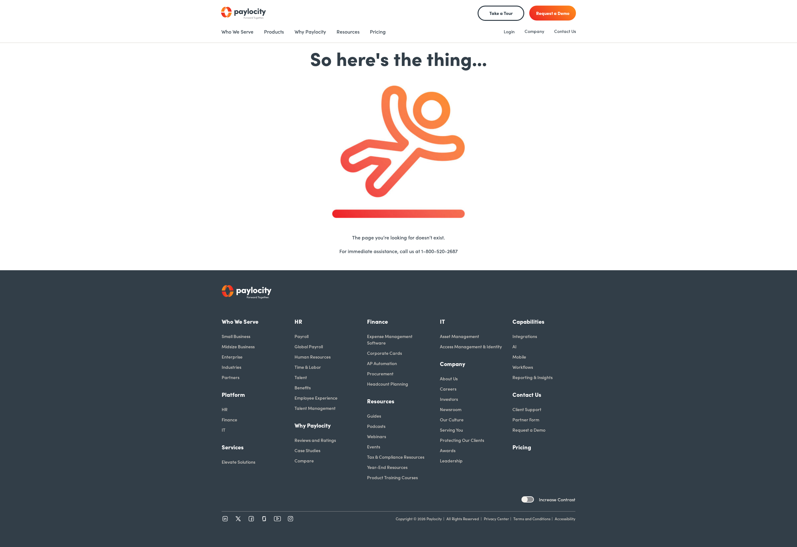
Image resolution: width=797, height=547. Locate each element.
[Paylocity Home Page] (243, 13)
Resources (380, 401)
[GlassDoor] (264, 518)
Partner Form (525, 419)
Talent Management (315, 408)
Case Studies (307, 450)
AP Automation (382, 363)
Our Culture (452, 419)
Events (373, 446)
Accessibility (565, 518)
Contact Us (565, 31)
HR (225, 409)
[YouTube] (277, 518)
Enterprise (232, 357)
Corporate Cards (384, 353)
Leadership (451, 460)
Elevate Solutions (238, 462)
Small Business (236, 336)
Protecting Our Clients (462, 440)
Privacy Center (496, 518)
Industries (231, 367)
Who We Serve (240, 321)
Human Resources (313, 357)
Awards (447, 450)
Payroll (302, 336)
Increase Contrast (557, 499)
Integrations (524, 336)
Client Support (526, 409)
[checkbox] (527, 499)
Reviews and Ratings (315, 440)
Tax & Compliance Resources (395, 457)
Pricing (521, 447)
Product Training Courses (392, 477)
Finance (229, 419)
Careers (448, 389)
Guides (374, 416)
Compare (304, 460)
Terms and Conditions (531, 518)
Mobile (519, 357)
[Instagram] (290, 518)
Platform (233, 394)
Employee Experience (316, 398)
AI (514, 346)
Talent (301, 377)
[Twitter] (238, 518)
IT (223, 430)
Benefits (303, 387)
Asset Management (459, 336)
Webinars (376, 436)
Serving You (451, 430)
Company (534, 31)
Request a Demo (528, 430)
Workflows (522, 367)
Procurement (380, 373)
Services (233, 447)
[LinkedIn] (225, 518)
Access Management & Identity (471, 346)
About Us (449, 378)
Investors (449, 399)
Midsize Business (238, 346)
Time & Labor (308, 367)
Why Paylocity (313, 425)
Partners (230, 377)
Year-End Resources (387, 467)
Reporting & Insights (532, 377)
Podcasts (376, 426)
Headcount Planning (387, 384)
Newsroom (450, 409)
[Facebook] (251, 518)
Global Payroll (309, 346)
